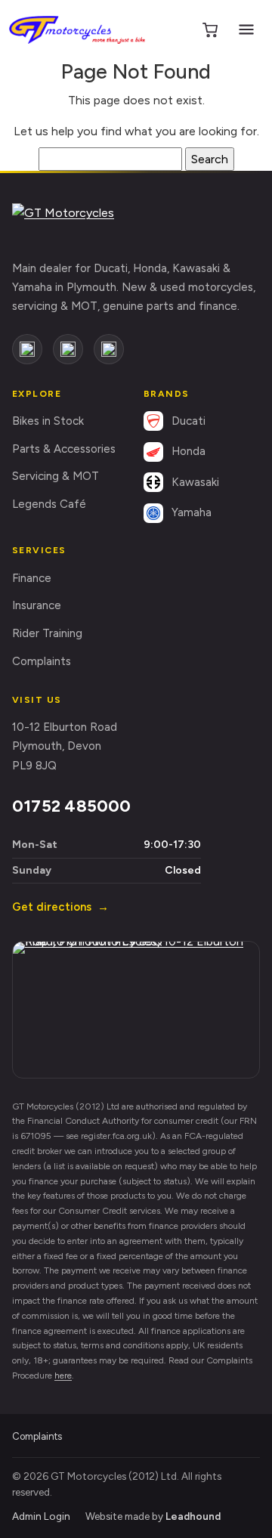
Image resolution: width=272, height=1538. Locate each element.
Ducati (189, 421)
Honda (189, 451)
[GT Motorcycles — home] (77, 30)
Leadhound (193, 1516)
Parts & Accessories (64, 449)
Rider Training (47, 633)
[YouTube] (109, 349)
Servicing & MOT (55, 476)
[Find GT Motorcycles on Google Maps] (136, 1009)
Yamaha (192, 512)
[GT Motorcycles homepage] (84, 223)
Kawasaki (195, 482)
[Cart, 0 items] (210, 29)
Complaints (41, 661)
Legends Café (49, 504)
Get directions (60, 907)
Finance (31, 578)
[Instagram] (68, 349)
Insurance (36, 605)
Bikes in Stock (48, 421)
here (63, 1375)
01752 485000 (71, 806)
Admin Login (41, 1516)
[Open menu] (246, 29)
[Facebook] (27, 349)
